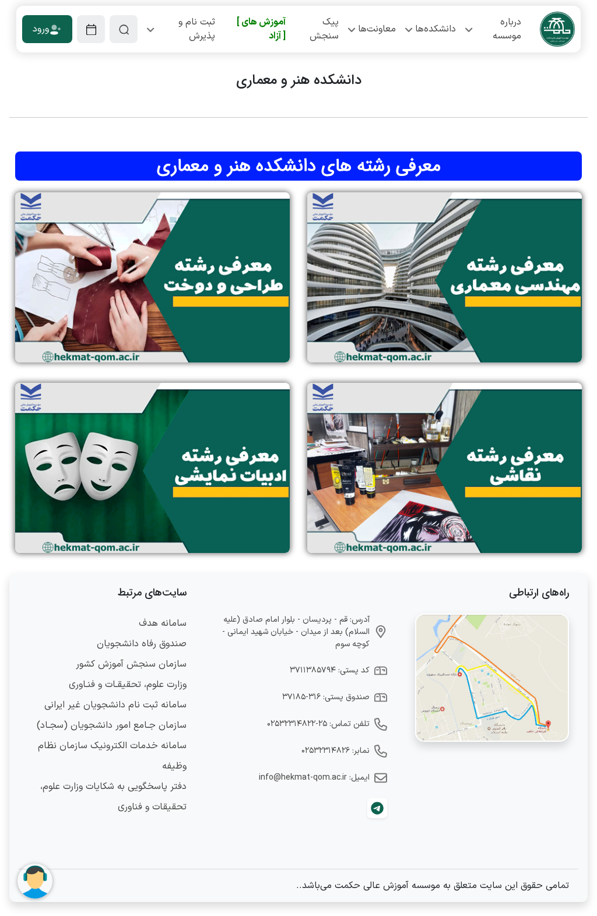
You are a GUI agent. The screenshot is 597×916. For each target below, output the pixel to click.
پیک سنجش (324, 29)
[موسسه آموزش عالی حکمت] (557, 29)
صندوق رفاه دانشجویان (142, 644)
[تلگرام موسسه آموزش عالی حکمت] (377, 808)
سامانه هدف (163, 623)
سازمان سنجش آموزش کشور (131, 664)
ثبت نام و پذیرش (196, 29)
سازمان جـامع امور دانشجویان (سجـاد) (112, 725)
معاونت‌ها (377, 29)
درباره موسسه (507, 29)
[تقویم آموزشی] (91, 29)
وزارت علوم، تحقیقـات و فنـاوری (128, 685)
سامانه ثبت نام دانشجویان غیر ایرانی (115, 705)
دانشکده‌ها (435, 29)
